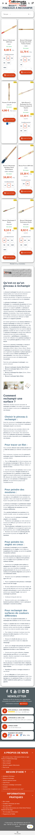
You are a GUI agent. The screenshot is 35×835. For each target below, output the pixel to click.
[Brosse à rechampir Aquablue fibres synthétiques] (9, 154)
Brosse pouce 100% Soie (26, 165)
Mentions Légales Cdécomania (11, 765)
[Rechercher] (28, 3)
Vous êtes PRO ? (7, 805)
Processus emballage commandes (12, 784)
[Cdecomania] (17, 3)
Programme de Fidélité (9, 814)
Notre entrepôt (7, 763)
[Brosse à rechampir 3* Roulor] (9, 209)
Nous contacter (7, 761)
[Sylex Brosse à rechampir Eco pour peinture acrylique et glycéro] (26, 91)
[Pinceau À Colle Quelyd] (9, 91)
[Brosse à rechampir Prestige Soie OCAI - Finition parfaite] (26, 29)
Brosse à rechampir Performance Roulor (26, 221)
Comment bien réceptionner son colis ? (13, 789)
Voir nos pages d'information (10, 812)
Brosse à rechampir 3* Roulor (9, 221)
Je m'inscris (24, 703)
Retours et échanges (8, 778)
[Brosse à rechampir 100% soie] (9, 29)
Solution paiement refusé (9, 780)
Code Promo (6, 782)
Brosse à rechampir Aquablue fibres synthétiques (9, 167)
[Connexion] (6, 3)
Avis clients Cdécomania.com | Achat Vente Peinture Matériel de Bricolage (16, 808)
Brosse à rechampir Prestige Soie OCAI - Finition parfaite (26, 41)
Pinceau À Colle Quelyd (9, 102)
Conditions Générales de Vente (11, 803)
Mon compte (6, 801)
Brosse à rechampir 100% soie (9, 41)
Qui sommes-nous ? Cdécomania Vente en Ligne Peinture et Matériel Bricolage (15, 757)
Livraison (5, 787)
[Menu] (3, 3)
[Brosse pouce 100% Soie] (26, 154)
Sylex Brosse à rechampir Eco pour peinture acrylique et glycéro (26, 105)
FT (10, 123)
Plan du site (6, 767)
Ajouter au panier (10, 75)
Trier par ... (6, 14)
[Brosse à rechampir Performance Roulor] (26, 209)
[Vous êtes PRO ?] (2, 806)
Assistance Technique (8, 776)
